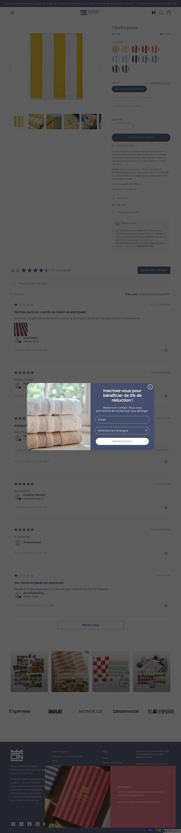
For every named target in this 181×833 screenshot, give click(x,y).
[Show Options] (146, 430)
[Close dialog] (150, 387)
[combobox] (121, 430)
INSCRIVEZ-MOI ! (122, 441)
